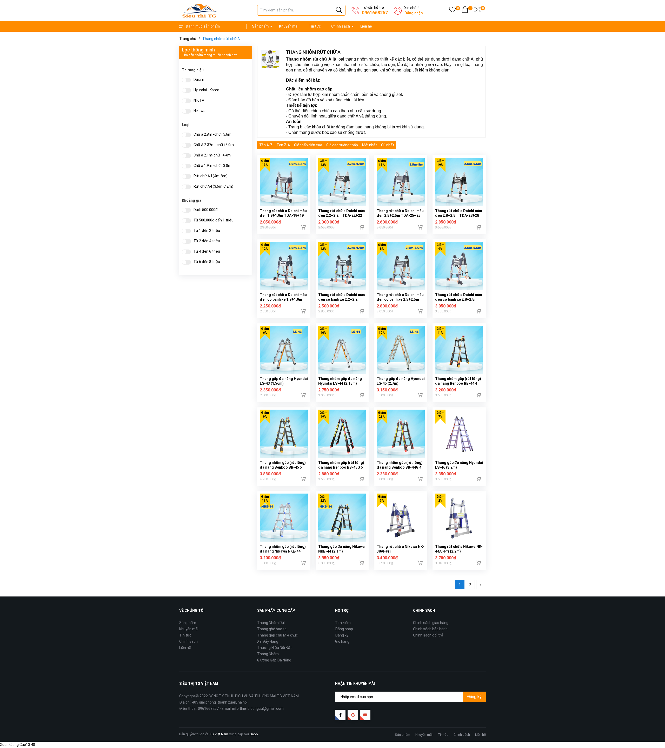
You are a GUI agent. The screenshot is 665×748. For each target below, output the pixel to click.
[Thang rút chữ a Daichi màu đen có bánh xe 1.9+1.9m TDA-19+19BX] (284, 266)
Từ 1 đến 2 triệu (207, 231)
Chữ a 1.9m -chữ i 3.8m (212, 166)
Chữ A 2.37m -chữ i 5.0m (214, 145)
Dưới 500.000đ (206, 210)
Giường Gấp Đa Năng (274, 660)
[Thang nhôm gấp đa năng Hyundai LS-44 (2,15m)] (342, 350)
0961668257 (375, 12)
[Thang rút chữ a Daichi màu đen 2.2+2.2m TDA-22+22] (342, 182)
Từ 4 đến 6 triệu (207, 251)
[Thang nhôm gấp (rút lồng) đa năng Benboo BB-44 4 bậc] (459, 350)
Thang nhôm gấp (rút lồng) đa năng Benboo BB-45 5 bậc (283, 467)
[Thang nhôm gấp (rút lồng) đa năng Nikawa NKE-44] (284, 518)
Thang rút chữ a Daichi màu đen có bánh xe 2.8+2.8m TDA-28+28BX (458, 299)
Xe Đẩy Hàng (267, 641)
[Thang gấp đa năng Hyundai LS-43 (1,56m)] (284, 350)
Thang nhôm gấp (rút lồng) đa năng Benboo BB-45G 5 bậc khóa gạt (341, 467)
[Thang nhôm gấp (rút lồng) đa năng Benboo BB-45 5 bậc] (284, 434)
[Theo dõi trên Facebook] (340, 715)
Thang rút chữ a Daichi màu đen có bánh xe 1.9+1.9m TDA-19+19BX (283, 299)
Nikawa (199, 111)
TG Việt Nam (218, 734)
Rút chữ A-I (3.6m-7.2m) (213, 186)
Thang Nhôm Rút (271, 623)
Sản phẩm (260, 26)
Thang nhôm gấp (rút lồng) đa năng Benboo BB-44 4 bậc (458, 383)
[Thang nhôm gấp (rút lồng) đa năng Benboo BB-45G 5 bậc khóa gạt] (342, 434)
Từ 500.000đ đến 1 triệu (214, 220)
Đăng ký (341, 635)
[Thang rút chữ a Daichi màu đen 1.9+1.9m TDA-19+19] (284, 182)
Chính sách (340, 26)
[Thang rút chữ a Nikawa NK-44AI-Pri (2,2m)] (459, 518)
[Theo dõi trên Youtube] (365, 715)
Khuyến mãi (288, 26)
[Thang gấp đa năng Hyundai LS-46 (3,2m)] (459, 434)
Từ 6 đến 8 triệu (207, 262)
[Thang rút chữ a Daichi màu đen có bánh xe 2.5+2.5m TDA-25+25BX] (401, 266)
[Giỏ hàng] (465, 10)
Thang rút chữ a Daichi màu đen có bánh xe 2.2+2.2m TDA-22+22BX (341, 299)
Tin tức (315, 26)
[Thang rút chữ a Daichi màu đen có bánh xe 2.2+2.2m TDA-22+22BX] (342, 266)
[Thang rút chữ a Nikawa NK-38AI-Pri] (401, 518)
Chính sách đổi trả (428, 635)
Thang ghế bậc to (272, 629)
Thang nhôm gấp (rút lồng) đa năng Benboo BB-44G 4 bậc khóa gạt (400, 467)
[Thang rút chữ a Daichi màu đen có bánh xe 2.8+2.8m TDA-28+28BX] (459, 266)
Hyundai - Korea (206, 90)
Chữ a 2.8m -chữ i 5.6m (212, 134)
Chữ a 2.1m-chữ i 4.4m (212, 155)
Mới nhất (369, 145)
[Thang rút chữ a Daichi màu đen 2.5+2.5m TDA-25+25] (401, 182)
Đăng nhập (413, 13)
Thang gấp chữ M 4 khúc (277, 635)
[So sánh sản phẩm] (477, 10)
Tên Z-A (283, 145)
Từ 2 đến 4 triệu (207, 241)
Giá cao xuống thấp (342, 145)
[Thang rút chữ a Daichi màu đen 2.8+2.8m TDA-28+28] (459, 182)
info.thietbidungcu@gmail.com (258, 708)
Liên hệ (366, 26)
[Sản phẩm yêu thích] (452, 10)
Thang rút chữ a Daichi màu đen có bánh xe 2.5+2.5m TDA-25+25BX (400, 299)
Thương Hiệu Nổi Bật (274, 648)
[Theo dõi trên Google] (353, 715)
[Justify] (338, 10)
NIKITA (199, 100)
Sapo (254, 734)
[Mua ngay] (303, 227)
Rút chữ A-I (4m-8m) (211, 176)
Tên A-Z (265, 145)
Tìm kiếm (343, 623)
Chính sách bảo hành (430, 629)
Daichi (199, 80)
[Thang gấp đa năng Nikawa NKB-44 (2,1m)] (342, 518)
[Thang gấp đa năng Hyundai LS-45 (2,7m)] (401, 350)
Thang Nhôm (268, 654)
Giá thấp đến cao (308, 145)
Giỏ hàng (342, 641)
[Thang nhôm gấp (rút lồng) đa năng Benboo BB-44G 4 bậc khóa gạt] (401, 434)
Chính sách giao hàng (430, 623)
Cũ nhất (387, 145)
